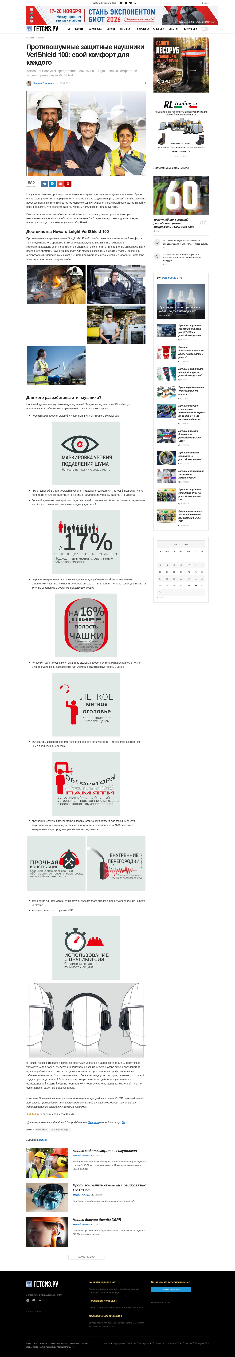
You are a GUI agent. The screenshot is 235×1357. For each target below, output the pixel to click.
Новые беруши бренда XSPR (97, 1219)
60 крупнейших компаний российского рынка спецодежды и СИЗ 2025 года (173, 223)
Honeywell (41, 1129)
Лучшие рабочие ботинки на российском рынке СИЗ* (189, 436)
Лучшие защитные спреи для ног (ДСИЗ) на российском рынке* (179, 309)
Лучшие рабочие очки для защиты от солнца (191, 390)
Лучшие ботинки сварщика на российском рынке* (190, 456)
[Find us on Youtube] (126, 3)
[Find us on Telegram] (121, 3)
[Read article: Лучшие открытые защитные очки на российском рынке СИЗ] (166, 516)
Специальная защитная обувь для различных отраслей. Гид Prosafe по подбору (182, 257)
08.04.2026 (184, 379)
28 (189, 585)
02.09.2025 (97, 1155)
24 (160, 585)
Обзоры (111, 28)
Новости (78, 28)
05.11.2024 (184, 463)
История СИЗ (190, 28)
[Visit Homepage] (42, 29)
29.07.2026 (184, 339)
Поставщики (142, 28)
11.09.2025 (184, 423)
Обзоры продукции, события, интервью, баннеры (116, 1307)
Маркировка (95, 28)
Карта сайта (33, 1311)
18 (167, 578)
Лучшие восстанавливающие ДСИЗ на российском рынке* (191, 352)
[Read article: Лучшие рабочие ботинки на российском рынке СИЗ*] (166, 436)
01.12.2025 (184, 398)
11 (167, 571)
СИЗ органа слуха (60, 1129)
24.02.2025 (97, 1195)
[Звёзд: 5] (38, 1114)
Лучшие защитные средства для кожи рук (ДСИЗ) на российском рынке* (190, 330)
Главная (30, 37)
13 (181, 571)
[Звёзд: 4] (35, 1114)
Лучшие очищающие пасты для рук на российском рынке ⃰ (190, 372)
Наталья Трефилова (43, 83)
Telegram (93, 1122)
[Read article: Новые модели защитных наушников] (47, 1163)
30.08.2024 (184, 525)
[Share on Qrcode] (67, 184)
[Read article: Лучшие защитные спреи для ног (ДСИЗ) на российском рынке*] (181, 301)
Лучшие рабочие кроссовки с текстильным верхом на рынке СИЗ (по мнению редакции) (191, 412)
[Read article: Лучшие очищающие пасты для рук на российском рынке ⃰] (166, 374)
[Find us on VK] (130, 3)
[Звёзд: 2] (30, 1114)
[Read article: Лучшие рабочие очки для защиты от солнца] (166, 392)
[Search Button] (69, 29)
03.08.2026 (165, 315)
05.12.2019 (65, 83)
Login (206, 2)
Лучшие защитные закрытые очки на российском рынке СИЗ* (189, 494)
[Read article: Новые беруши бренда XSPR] (47, 1232)
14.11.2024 (184, 445)
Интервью (125, 28)
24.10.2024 (184, 482)
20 (181, 578)
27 (181, 585)
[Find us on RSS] (135, 3)
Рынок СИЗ (158, 28)
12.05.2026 (184, 361)
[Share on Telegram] (52, 184)
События (173, 28)
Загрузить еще (86, 1257)
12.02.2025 (97, 1224)
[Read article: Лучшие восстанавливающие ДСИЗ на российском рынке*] (166, 352)
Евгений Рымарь (81, 1155)
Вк (123, 1122)
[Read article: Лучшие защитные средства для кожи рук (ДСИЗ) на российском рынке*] (166, 330)
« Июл (160, 597)
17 (160, 578)
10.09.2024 (184, 503)
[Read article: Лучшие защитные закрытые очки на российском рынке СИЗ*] (166, 494)
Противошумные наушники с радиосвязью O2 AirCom (109, 1187)
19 (174, 578)
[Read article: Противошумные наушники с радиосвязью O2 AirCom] (47, 1197)
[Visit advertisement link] (122, 15)
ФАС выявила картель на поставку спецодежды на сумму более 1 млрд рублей (185, 242)
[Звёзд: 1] (27, 1114)
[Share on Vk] (44, 184)
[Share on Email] (60, 184)
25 (167, 585)
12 (174, 571)
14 (189, 571)
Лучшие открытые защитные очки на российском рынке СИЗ (190, 516)
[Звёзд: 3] (32, 1114)
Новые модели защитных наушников (105, 1150)
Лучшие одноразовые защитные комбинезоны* (191, 474)
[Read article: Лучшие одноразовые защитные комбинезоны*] (166, 476)
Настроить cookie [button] (161, 1302)
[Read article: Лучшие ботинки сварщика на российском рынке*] (166, 458)
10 (160, 571)
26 (174, 585)
